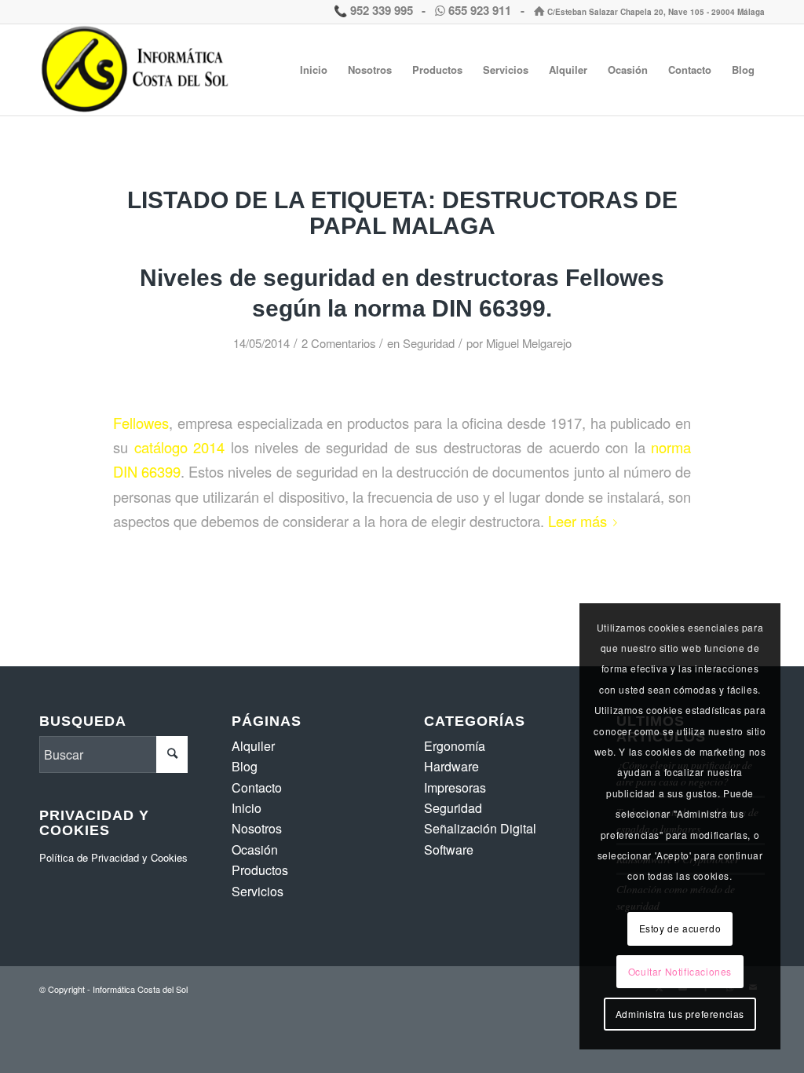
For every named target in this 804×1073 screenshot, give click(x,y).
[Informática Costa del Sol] (138, 69)
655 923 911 (479, 10)
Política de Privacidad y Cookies (113, 857)
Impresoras (455, 787)
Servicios (257, 891)
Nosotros (257, 828)
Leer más (577, 521)
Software (448, 849)
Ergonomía (454, 746)
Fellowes (141, 422)
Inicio (246, 808)
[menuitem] (314, 69)
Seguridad (429, 343)
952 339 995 (380, 10)
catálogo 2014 (179, 447)
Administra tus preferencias (680, 1013)
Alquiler (253, 746)
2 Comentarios (338, 343)
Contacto (257, 787)
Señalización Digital (480, 828)
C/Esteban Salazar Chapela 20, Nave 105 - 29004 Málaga (655, 11)
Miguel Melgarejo (529, 343)
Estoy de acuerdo (680, 928)
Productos (260, 870)
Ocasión (255, 849)
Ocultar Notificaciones (680, 971)
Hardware (451, 766)
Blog (245, 766)
